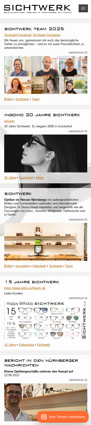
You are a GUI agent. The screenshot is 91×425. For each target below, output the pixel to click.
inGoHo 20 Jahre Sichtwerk (42, 115)
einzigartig (22, 266)
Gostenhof (26, 177)
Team (35, 99)
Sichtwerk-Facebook (18, 35)
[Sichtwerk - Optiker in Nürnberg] (45, 9)
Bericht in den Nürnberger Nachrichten (41, 362)
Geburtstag (26, 344)
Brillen (8, 99)
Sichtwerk (22, 99)
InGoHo (9, 121)
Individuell (39, 266)
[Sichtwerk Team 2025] (45, 75)
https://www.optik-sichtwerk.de (24, 288)
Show (39, 177)
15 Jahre (10, 344)
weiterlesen (78, 52)
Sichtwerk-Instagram (46, 35)
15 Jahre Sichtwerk (31, 282)
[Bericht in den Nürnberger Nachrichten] (45, 402)
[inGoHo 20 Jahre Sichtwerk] (45, 153)
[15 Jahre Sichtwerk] (45, 320)
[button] (83, 8)
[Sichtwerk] (45, 242)
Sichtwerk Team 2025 (34, 29)
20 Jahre (10, 177)
